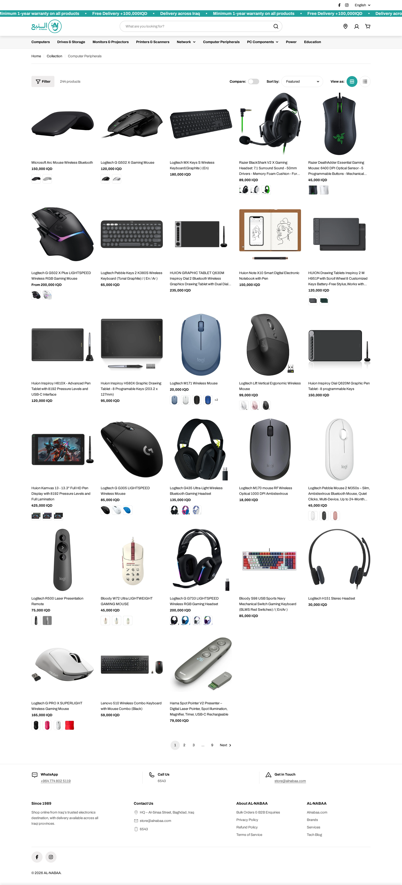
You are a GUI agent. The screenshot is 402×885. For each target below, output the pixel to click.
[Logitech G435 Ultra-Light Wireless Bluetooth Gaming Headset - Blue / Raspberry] (185, 510)
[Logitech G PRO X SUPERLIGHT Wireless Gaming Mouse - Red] (69, 725)
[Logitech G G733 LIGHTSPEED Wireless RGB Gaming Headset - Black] (174, 620)
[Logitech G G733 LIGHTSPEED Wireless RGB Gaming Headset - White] (196, 620)
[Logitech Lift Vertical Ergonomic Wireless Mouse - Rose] (255, 405)
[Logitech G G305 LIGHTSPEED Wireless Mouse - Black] (105, 510)
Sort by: (273, 81)
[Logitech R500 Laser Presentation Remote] (62, 560)
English (360, 5)
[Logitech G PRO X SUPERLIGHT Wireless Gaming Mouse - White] (58, 725)
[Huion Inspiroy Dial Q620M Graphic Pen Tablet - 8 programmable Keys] (339, 345)
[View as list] (365, 81)
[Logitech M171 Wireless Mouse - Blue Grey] (174, 400)
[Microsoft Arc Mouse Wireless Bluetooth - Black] (36, 178)
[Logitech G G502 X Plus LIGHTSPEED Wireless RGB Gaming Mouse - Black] (36, 295)
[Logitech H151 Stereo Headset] (339, 560)
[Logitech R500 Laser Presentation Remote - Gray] (47, 620)
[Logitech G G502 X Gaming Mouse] (132, 124)
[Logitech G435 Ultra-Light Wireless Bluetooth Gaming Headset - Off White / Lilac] (196, 510)
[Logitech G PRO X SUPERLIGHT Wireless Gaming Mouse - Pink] (47, 725)
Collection (54, 56)
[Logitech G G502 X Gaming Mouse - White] (116, 178)
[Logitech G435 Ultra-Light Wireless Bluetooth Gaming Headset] (201, 449)
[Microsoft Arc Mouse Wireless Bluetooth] (62, 124)
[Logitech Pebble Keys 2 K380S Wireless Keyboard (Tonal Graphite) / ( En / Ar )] (132, 234)
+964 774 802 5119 (56, 781)
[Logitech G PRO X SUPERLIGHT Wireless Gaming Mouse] (62, 665)
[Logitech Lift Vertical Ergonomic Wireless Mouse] (270, 345)
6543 (144, 829)
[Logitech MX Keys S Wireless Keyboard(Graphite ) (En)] (201, 124)
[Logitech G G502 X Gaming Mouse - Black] (105, 178)
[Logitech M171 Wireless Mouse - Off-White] (185, 400)
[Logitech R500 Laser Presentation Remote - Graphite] (36, 620)
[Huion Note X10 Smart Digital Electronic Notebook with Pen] (270, 234)
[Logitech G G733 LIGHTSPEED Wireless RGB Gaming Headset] (201, 560)
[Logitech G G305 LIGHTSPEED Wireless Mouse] (132, 449)
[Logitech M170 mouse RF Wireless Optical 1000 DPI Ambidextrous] (270, 449)
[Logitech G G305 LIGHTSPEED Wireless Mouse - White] (116, 510)
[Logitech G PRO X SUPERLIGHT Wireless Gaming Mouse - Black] (36, 725)
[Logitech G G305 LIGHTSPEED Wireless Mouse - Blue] (127, 510)
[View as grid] (352, 81)
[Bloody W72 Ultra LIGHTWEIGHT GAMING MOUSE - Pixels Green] (127, 620)
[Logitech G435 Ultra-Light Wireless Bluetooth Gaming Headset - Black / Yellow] (174, 510)
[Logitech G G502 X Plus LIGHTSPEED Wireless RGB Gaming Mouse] (62, 234)
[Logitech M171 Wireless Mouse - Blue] (208, 400)
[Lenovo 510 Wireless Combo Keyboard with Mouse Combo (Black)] (132, 665)
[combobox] (201, 26)
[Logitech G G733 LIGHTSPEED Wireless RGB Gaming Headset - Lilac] (208, 620)
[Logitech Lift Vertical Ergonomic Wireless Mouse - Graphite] (266, 405)
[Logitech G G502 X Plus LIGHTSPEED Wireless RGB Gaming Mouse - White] (47, 295)
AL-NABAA (52, 873)
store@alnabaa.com (290, 781)
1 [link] (175, 745)
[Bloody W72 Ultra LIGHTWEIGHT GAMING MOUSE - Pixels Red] (105, 620)
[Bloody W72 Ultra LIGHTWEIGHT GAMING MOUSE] (132, 560)
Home (36, 56)
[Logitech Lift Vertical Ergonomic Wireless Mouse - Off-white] (243, 405)
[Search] (276, 26)
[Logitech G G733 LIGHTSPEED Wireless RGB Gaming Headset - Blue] (185, 620)
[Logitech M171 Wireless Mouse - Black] (196, 400)
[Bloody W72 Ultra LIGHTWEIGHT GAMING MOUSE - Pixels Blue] (116, 620)
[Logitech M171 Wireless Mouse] (201, 345)
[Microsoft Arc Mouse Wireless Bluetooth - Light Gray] (47, 178)
